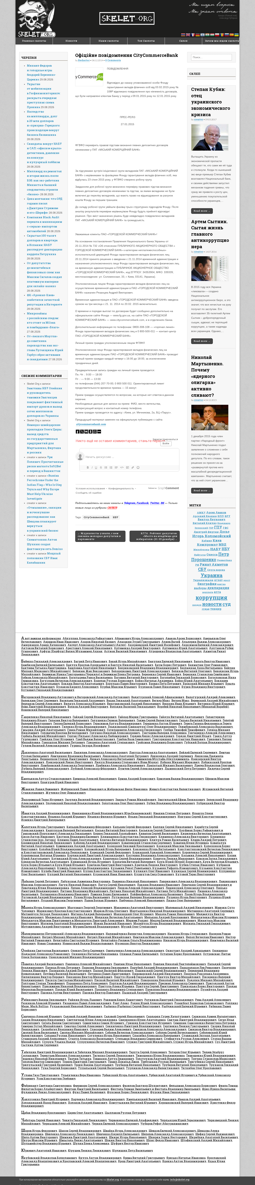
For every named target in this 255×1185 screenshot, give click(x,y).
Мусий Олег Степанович (139, 926)
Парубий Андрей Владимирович (154, 967)
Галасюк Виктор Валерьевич (68, 720)
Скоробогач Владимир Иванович (64, 1029)
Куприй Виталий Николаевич (69, 874)
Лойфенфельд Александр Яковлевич (156, 894)
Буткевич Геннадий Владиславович (47, 690)
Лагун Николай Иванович (77, 884)
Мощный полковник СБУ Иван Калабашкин (44, 558)
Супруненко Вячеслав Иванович (101, 1042)
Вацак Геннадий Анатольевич (128, 700)
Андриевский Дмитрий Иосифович (154, 645)
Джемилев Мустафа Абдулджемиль (162, 759)
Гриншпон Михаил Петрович (63, 742)
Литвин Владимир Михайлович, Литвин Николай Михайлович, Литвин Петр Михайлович (128, 891)
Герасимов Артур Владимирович (117, 723)
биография (207, 584)
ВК (162, 503)
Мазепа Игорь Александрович (43, 907)
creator (198, 119)
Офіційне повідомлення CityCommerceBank (126, 55)
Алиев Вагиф (170, 641)
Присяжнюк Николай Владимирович (69, 986)
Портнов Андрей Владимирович (133, 983)
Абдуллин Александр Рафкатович (88, 638)
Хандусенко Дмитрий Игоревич (45, 1099)
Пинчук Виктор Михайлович (178, 977)
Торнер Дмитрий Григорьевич (84, 1061)
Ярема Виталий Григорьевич (144, 1158)
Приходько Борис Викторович (202, 986)
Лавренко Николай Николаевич (135, 881)
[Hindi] (207, 34)
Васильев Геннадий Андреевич (82, 700)
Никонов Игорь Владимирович (185, 940)
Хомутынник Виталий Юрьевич (133, 1102)
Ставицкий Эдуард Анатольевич (206, 1035)
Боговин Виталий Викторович (136, 677)
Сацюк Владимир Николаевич (43, 1020)
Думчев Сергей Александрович (140, 768)
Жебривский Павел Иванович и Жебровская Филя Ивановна (104, 789)
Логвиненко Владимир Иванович (64, 894)
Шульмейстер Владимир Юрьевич (46, 1143)
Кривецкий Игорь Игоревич (91, 861)
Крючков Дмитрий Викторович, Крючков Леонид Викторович (132, 865)
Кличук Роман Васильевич (169, 840)
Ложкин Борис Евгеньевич (109, 894)
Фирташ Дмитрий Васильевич (86, 1089)
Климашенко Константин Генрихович (128, 836)
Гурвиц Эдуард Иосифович (90, 745)
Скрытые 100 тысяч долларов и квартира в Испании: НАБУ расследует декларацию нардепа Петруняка (44, 245)
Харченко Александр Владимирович (98, 1099)
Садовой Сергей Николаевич (124, 1016)
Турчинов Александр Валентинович (153, 1068)
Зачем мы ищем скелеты (222, 40)
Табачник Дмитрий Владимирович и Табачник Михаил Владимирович (74, 1052)
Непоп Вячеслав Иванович (205, 937)
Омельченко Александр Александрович (135, 950)
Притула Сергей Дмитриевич (157, 986)
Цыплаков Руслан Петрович (125, 1112)
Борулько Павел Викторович (126, 683)
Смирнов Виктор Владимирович (212, 1029)
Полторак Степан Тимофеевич (43, 983)
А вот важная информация (41, 638)
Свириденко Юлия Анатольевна (142, 1020)
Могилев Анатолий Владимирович (66, 923)
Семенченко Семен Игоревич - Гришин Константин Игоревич (127, 1023)
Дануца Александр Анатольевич (153, 752)
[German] (197, 34)
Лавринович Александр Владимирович (188, 881)
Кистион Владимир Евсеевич (77, 836)
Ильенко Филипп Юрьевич (106, 816)
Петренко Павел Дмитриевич (109, 973)
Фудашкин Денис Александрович (46, 1092)
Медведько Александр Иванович (69, 917)
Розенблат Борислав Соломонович (199, 1003)
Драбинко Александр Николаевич (120, 765)
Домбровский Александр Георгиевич (67, 765)
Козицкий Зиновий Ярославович (131, 846)
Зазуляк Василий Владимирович (89, 799)
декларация (218, 588)
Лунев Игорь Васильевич (92, 897)
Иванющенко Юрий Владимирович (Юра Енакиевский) (112, 813)
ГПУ (218, 527)
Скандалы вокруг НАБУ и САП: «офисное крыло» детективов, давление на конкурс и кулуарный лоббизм (44, 153)
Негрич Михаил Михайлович (63, 937)
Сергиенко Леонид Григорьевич (186, 1026)
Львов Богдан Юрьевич (100, 900)
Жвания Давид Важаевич (40, 789)
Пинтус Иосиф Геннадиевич (135, 977)
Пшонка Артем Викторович (61, 992)
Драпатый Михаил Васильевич (170, 765)
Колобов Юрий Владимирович (61, 849)
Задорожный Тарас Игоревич (42, 799)
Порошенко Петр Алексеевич (87, 983)
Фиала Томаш (228, 1085)
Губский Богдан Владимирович (207, 742)
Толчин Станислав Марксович (213, 1058)
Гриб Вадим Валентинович (95, 739)
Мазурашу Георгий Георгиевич (89, 907)
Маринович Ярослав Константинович (64, 911)
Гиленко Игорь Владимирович (84, 726)
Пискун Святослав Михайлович (69, 980)
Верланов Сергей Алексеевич (41, 703)
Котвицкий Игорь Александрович (76, 858)
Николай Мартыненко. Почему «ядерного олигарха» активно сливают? (207, 376)
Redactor (84, 60)
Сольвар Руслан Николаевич (65, 1035)
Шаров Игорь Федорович (39, 1130)
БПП (220, 516)
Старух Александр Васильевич (91, 1038)
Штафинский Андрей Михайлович (206, 1140)
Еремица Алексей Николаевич (95, 778)
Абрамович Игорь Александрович (139, 638)
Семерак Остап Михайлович (42, 1026)
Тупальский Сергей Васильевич (101, 1068)
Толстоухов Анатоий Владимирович (163, 1058)
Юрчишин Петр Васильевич (132, 1150)
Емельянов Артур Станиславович (46, 778)
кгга (217, 592)
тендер (215, 609)
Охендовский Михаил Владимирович (77, 957)
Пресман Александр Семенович (181, 983)
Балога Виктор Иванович (212, 661)
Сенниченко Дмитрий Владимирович (133, 1026)
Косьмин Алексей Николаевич (203, 855)
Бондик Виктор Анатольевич (82, 683)
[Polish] (217, 34)
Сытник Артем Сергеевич (39, 1045)
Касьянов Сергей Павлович (158, 830)
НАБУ (215, 549)
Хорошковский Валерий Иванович (183, 1102)
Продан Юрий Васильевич (74, 989)
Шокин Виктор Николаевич (125, 1140)
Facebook (142, 503)
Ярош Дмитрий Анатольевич (139, 1161)
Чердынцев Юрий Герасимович (183, 1120)
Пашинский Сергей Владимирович (160, 970)
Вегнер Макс (161, 700)
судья (205, 608)
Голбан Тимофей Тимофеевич (184, 730)
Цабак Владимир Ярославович (43, 1112)
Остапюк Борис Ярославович (180, 954)
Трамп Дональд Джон (123, 1061)
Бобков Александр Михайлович (44, 677)
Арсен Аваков (216, 512)
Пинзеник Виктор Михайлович (89, 977)
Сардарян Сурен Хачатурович (168, 1016)
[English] (188, 34)
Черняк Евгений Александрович (115, 1123)
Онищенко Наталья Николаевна (94, 954)
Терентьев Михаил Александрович (65, 1055)
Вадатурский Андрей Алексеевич (210, 697)
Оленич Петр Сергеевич (87, 950)
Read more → (202, 210)
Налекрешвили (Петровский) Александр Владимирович (62, 933)
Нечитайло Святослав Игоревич (76, 940)
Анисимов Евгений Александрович (207, 645)
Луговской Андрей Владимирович (46, 897)
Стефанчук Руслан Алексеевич (186, 1038)
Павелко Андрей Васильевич (42, 964)
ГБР (211, 528)
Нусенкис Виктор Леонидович (137, 943)
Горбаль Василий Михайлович (43, 736)
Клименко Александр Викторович (183, 836)
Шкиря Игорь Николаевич (128, 1137)
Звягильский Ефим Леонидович (181, 799)
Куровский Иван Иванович (113, 874)
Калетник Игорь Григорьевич (43, 827)
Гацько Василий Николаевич (200, 720)
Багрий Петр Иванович (90, 661)
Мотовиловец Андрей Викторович (46, 926)
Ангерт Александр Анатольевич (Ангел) (97, 645)
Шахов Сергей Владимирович (80, 1130)
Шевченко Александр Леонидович (70, 1134)
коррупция (211, 597)
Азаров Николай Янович (98, 641)
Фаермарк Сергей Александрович (97, 1085)
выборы (200, 588)
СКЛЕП (111, 507)
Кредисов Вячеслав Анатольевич (45, 861)
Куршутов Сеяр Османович (154, 874)
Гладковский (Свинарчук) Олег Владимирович (142, 726)
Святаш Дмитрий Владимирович (192, 1020)
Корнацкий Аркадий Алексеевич (156, 852)
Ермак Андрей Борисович (136, 778)
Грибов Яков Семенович (134, 739)
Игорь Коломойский (211, 535)
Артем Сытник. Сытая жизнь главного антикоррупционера (210, 233)
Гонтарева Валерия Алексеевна (164, 733)
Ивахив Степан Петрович (171, 813)
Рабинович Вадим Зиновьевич (43, 999)
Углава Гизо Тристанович (40, 1075)
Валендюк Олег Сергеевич (39, 700)
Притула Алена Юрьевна (116, 986)
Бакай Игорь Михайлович (128, 661)
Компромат (207, 544)
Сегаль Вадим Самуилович (61, 1023)
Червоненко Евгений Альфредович (133, 1120)
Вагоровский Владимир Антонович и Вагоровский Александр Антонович (75, 697)
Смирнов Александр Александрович (159, 1029)
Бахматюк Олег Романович (208, 665)
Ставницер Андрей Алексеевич (44, 1038)
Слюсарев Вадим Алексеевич (110, 1029)
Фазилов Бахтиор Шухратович (144, 1085)
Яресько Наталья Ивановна (186, 1158)
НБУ (115, 517)
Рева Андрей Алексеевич (213, 999)
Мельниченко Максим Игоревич (214, 917)
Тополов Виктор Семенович (41, 1061)
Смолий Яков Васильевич (39, 1032)
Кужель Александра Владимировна (83, 868)
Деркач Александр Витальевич (112, 759)
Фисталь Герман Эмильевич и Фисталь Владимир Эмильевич (155, 1089)
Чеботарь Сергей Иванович (40, 1120)
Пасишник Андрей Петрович (70, 970)
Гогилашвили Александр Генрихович (134, 730)
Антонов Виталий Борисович (42, 648)
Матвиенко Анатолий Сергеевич (210, 911)
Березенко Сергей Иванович (161, 674)
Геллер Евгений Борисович (72, 723)
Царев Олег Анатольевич (85, 1112)
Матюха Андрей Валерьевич (91, 914)
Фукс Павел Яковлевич (88, 1092)
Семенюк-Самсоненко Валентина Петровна (204, 1023)
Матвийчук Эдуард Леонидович (45, 914)
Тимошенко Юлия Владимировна (160, 1055)
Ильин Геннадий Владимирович (152, 816)
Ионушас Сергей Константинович (202, 816)
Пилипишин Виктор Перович (42, 977)
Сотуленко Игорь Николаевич (109, 1035)
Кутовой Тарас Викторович (195, 874)
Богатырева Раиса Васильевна (91, 677)
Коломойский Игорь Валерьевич (107, 849)
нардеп (196, 604)
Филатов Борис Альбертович (42, 1089)
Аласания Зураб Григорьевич (138, 641)
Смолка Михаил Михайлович (82, 1032)
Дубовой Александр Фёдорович (93, 768)
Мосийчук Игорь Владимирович (157, 923)
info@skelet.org (179, 1179)
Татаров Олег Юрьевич (184, 1052)
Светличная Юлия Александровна (92, 1020)
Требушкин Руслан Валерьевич (163, 1061)
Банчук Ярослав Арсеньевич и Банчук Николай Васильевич (109, 665)
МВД (222, 544)
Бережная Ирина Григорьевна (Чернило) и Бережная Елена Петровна (91, 674)
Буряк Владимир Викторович (203, 687)
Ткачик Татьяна (79, 1058)
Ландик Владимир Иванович (158, 884)
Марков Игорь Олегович (111, 911)
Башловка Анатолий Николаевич (92, 668)
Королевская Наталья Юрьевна (43, 855)
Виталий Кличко (205, 523)
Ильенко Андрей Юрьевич (67, 816)
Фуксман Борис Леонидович (128, 1092)
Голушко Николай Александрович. (115, 733)
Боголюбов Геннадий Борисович (183, 677)
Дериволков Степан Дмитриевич (64, 759)
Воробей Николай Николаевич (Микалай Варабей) (193, 706)
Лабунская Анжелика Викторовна (85, 881)
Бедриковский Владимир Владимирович (148, 668)
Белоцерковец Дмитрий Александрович (140, 671)
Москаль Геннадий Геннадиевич (207, 923)
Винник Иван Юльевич (179, 703)
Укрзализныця (203, 580)
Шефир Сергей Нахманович (215, 1134)
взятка (221, 584)
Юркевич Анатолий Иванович (43, 1150)
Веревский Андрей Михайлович (214, 700)
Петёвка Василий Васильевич (64, 973)
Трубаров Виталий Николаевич (138, 1065)
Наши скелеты (109, 40)
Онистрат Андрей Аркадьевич (188, 950)
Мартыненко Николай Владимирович (158, 911)
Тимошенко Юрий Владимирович (210, 1055)
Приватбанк (224, 560)
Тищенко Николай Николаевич (43, 1058)
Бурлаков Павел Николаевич (159, 687)
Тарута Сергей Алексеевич (148, 1052)
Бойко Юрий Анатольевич (194, 680)
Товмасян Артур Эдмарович (113, 1058)
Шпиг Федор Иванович (162, 1140)
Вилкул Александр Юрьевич (84, 703)
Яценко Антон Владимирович (184, 1161)
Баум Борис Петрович (170, 665)
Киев (217, 540)
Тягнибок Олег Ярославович (201, 1068)
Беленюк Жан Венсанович (91, 671)
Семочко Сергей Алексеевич (84, 1026)
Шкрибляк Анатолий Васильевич (213, 1137)
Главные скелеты (34, 40)
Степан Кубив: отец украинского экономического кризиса (210, 101)
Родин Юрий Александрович (151, 1003)
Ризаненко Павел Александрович (87, 1003)
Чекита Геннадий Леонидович (84, 1120)
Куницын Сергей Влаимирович (194, 871)
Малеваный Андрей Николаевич (189, 907)
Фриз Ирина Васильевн (219, 1089)
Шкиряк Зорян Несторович (167, 1137)
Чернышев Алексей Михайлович (66, 1123)
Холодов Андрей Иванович (87, 1102)
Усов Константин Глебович (56, 1078)
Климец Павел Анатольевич (77, 840)
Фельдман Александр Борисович (193, 1085)
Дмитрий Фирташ (206, 531)
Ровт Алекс (121, 1003)
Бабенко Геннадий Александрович (46, 661)
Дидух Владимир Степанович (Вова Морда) (126, 762)
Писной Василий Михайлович (116, 980)
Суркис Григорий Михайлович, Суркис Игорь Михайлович (169, 1042)
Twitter (154, 503)
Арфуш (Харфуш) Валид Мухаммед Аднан (71, 651)
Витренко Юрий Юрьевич (216, 703)
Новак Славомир (49, 943)
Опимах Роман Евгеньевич (138, 954)
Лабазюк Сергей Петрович (40, 881)
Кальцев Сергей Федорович (132, 827)
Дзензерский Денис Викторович (69, 762)
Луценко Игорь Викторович (186, 897)
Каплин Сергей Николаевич (173, 827)
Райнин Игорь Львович (85, 999)
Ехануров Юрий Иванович (60, 782)
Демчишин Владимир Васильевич (75, 756)
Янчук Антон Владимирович (100, 1158)
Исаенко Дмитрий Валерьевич (43, 820)
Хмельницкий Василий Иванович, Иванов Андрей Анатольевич (173, 1099)
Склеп (183, 40)
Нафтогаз (200, 554)
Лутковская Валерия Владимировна (138, 897)
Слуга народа (216, 569)
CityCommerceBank (96, 517)
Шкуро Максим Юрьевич (39, 1140)
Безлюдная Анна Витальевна (201, 668)
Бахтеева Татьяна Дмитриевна (43, 668)
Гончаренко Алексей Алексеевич (211, 733)
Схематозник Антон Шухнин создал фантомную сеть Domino (45, 544)
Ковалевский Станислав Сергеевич (146, 843)
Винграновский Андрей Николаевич (134, 703)
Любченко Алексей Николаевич (142, 900)
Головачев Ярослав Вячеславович (64, 733)
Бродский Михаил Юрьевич (203, 683)
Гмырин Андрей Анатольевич (43, 730)
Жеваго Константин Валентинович (175, 789)
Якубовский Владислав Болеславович (49, 1158)
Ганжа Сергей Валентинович (157, 720)
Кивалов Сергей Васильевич (159, 833)
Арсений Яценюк (205, 516)
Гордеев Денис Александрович (152, 736)
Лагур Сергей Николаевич (117, 884)
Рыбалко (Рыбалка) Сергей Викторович (132, 1006)
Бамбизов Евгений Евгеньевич (43, 665)
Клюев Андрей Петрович (208, 840)
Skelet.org (113, 1179)
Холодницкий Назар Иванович (43, 1102)
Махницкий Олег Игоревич (133, 914)
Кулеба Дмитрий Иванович (61, 871)
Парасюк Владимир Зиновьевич (105, 967)
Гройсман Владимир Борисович (159, 742)
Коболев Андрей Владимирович (96, 843)
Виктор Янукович (211, 519)
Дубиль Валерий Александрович (45, 768)
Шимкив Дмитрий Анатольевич (83, 1137)
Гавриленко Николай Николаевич (46, 717)
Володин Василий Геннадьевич (133, 706)
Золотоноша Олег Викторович (123, 803)
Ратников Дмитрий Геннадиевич (169, 999)
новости (212, 604)
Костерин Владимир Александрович (153, 855)
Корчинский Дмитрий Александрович (96, 855)
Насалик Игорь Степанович (187, 933)
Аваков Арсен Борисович (183, 638)
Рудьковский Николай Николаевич (76, 1006)
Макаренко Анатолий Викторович (139, 907)
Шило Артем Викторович (39, 1137)
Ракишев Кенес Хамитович (123, 999)
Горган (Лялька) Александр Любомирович (97, 736)
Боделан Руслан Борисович (113, 680)
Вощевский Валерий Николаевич (45, 710)
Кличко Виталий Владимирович (124, 840)
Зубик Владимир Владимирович (171, 803)
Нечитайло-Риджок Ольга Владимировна (131, 940)
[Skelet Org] (127, 18)
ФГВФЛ (218, 580)
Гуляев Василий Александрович (45, 745)
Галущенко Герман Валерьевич (113, 720)
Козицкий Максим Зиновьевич (179, 846)
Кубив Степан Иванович (197, 865)
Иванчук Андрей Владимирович (45, 813)
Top (246, 1176)
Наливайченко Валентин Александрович (136, 933)
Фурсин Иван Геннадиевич (170, 1092)
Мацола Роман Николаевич (175, 914)
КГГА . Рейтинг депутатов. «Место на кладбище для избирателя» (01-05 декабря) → (156, 536)
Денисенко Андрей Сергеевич (171, 756)
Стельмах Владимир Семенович (138, 1038)
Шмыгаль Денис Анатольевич (81, 1140)
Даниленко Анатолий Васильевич (46, 752)
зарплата (207, 592)
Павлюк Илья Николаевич (132, 964)
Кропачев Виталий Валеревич (134, 861)
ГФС (225, 527)
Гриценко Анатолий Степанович (110, 742)
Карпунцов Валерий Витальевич (70, 830)
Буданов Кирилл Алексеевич (77, 687)
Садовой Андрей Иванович (82, 1016)
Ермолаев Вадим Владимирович (180, 778)
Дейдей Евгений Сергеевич (198, 752)
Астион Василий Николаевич (125, 651)
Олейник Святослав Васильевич (45, 950)
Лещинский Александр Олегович (190, 888)
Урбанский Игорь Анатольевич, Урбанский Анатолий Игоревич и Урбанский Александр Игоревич (126, 1076)
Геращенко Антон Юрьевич (162, 723)
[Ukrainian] (236, 34)
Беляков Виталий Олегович (192, 671)
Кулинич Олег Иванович (151, 871)
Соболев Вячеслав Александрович (129, 1032)
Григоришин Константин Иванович (178, 739)
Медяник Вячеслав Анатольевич (119, 917)
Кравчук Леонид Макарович (174, 858)
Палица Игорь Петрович (62, 967)
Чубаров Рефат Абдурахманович (164, 1123)
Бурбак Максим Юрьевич (118, 687)
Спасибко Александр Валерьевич (156, 1035)
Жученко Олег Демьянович (66, 792)
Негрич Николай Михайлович (109, 937)
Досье (224, 531)
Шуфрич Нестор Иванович (130, 1143)
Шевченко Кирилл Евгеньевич (118, 1134)
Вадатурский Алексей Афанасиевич (157, 697)
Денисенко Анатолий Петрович (125, 756)
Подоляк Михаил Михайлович (210, 980)
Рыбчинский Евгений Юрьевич (184, 1006)
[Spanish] (231, 34)
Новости (71, 40)
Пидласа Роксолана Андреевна (206, 973)
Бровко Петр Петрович (165, 683)
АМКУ (201, 512)
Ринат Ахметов (214, 564)
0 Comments (113, 60)
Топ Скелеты (146, 40)
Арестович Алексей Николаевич (89, 648)
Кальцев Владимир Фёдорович (88, 827)
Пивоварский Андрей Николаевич (157, 973)
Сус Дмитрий (225, 1042)
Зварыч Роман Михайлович (135, 799)
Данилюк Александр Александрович (101, 752)
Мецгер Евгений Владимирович (173, 920)
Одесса (211, 554)
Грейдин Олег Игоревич (57, 739)
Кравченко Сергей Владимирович (127, 858)
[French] (193, 34)
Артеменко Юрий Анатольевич (185, 648)
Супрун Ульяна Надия (59, 1042)
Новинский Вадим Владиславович (88, 943)
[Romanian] (222, 34)
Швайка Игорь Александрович (125, 1130)
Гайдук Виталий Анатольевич (181, 717)
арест (226, 580)
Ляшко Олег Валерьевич (183, 900)
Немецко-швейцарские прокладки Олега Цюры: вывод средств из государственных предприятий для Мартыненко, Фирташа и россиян (44, 438)
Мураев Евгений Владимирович (96, 926)
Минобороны (201, 549)
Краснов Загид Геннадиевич (216, 858)
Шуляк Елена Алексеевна (91, 1143)
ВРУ (227, 516)
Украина (212, 575)
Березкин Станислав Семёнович (206, 674)
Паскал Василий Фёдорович (113, 970)
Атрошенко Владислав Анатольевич (175, 651)
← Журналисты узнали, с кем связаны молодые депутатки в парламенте (99, 536)
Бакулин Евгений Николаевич (170, 661)
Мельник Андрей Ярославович (166, 917)
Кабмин (207, 540)
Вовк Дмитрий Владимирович (43, 706)
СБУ (202, 569)
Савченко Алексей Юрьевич (41, 1016)
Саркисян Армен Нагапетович (214, 1016)
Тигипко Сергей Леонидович (113, 1055)
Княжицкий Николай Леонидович (46, 843)
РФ (197, 564)
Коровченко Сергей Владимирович (207, 852)
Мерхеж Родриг (137, 920)
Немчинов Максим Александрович (158, 937)
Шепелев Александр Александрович (167, 1134)
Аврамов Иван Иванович (61, 641)
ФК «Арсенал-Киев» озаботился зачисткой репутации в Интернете (44, 299)
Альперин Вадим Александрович (206, 641)
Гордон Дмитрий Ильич (193, 736)
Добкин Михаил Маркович (180, 762)
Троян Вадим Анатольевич (93, 1065)
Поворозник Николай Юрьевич (163, 980)
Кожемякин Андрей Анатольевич (80, 846)
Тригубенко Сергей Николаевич (211, 1061)
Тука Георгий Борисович (59, 1068)
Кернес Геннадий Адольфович (115, 833)
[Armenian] (183, 34)
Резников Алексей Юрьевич (41, 1003)
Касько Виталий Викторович (116, 830)
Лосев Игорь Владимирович (204, 894)
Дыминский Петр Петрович (185, 768)
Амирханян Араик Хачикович (43, 645)
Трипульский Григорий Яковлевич (47, 1065)
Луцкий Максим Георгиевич (62, 900)
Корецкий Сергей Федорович (110, 852)
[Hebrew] (202, 34)
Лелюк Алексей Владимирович (93, 888)
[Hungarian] (212, 34)
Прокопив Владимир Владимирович (172, 989)
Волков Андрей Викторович (88, 706)
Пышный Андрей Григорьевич (144, 992)
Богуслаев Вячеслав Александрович (66, 680)
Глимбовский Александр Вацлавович (205, 726)
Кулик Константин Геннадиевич (107, 871)
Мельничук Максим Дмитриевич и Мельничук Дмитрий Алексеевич (72, 920)
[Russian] (227, 34)
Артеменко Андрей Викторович (137, 648)
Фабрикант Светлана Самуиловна (46, 1085)
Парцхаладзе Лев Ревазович (200, 967)
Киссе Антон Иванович (38, 836)
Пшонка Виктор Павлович (101, 992)
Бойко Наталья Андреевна (154, 680)
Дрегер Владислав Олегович (214, 765)
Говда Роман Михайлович (86, 730)
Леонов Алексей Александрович (140, 888)
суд (227, 604)
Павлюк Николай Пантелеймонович (179, 964)
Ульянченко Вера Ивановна (81, 1075)
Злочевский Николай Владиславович (73, 803)
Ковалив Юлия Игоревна (191, 843)
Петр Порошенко (210, 556)
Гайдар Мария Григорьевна (138, 717)
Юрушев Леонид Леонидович (89, 1150)
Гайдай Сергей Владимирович (94, 717)
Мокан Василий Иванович (113, 923)
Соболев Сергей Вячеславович (177, 1032)
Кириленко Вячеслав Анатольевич (206, 833)
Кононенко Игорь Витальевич (154, 849)
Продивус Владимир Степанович (119, 989)
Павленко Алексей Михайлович (88, 964)
